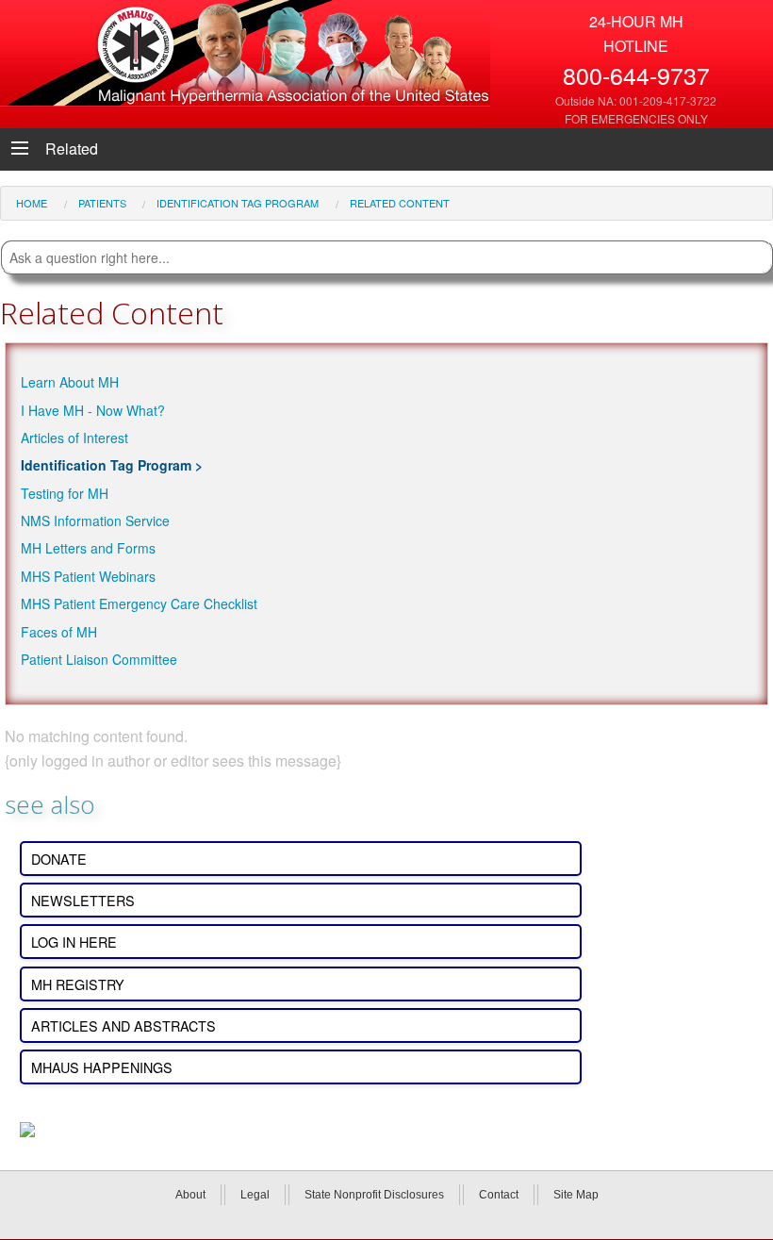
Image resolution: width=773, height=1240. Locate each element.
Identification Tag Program (106, 464)
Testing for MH (64, 493)
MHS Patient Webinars (88, 576)
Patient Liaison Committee (99, 659)
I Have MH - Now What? (93, 410)
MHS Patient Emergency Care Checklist (139, 603)
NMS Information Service (95, 520)
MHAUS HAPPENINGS (102, 1067)
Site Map (576, 1194)
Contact (498, 1194)
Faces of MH (59, 631)
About (190, 1194)
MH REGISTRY (77, 984)
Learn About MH (70, 381)
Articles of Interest (74, 437)
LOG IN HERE (74, 941)
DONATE (59, 858)
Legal (255, 1194)
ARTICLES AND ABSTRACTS (123, 1025)
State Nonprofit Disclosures (374, 1194)
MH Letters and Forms (88, 547)
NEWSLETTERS (83, 900)
